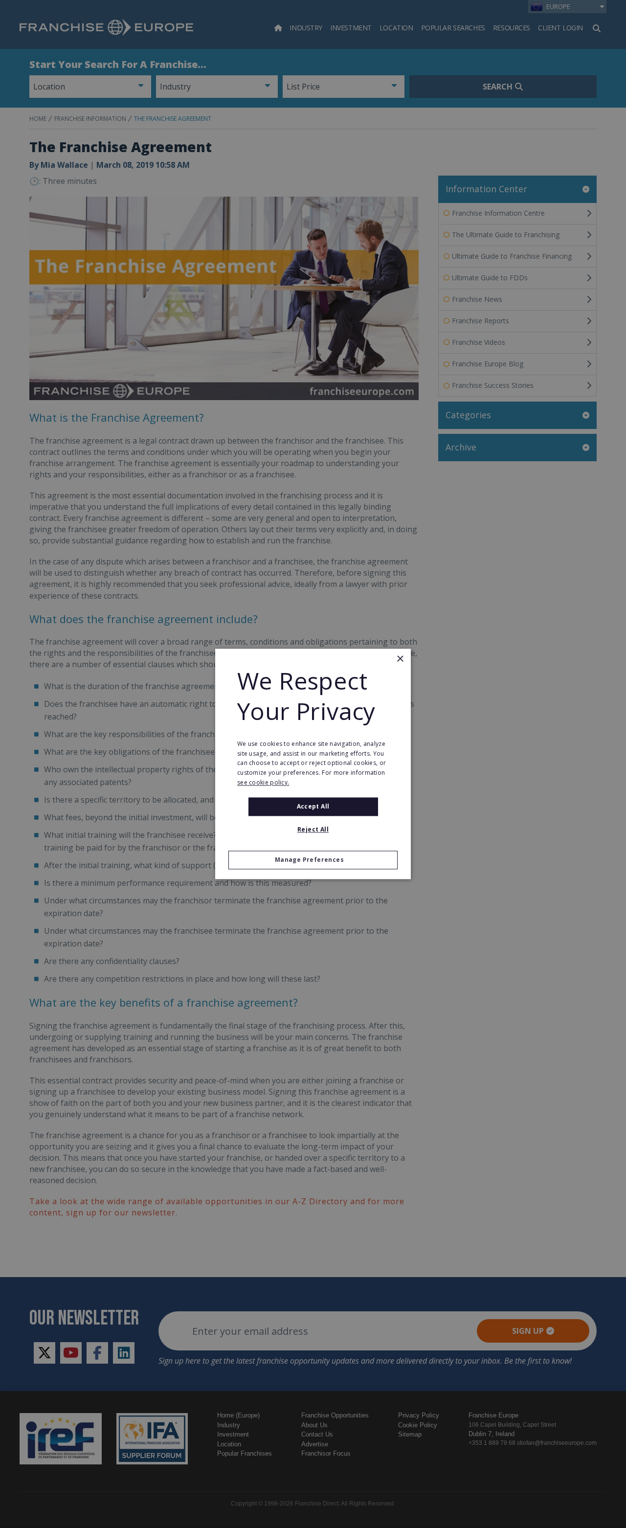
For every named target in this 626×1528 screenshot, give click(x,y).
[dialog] (313, 764)
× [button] (399, 659)
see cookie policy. (263, 782)
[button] (313, 860)
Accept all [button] (313, 806)
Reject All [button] (313, 830)
